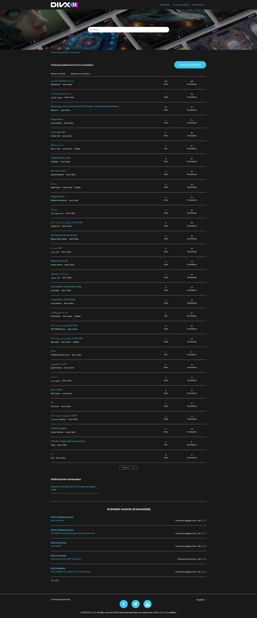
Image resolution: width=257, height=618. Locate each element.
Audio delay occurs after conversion (66, 559)
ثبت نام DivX (56, 248)
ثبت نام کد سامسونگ (60, 274)
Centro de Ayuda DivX (59, 52)
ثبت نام (54, 183)
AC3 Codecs (56, 546)
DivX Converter (58, 543)
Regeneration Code (59, 261)
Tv (52, 454)
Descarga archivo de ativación (64, 235)
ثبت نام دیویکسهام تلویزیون (62, 80)
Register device (58, 196)
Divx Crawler (56, 389)
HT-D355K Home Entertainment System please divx (73, 533)
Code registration (58, 132)
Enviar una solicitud (181, 5)
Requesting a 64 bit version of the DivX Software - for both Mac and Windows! (85, 106)
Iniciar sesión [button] (197, 5)
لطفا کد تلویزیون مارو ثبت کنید (64, 415)
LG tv (53, 351)
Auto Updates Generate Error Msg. (66, 286)
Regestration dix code (60, 158)
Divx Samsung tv (58, 171)
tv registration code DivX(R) (63, 299)
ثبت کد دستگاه (57, 145)
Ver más (54, 580)
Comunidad (164, 5)
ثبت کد (54, 377)
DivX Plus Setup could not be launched (68, 441)
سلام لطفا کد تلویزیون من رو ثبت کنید (67, 222)
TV (52, 402)
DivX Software (58, 568)
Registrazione (57, 119)
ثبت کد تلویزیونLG (59, 364)
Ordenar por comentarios (80, 74)
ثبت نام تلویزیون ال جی (61, 93)
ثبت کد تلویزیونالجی (59, 312)
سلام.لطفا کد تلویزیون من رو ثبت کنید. (67, 338)
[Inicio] (64, 4)
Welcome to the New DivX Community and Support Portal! (73, 488)
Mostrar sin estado (58, 74)
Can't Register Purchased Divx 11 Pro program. (71, 572)
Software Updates (59, 428)
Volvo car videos (58, 520)
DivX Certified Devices (62, 517)
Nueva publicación (190, 64)
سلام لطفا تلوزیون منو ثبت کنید (64, 325)
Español (201, 600)
